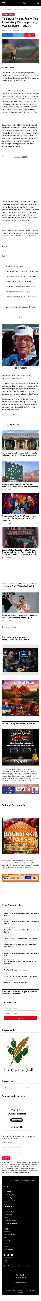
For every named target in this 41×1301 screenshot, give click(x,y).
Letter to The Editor (10, 1201)
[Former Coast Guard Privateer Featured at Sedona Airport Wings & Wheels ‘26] (20, 571)
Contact (6, 1246)
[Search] (38, 3)
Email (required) (7, 1143)
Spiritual (6, 1217)
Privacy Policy (21, 1290)
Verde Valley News (10, 1195)
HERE (12, 867)
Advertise (7, 1240)
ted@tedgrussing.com (14, 378)
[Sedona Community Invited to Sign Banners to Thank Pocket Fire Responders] (20, 471)
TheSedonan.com (20, 1277)
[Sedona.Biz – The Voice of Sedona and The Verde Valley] (20, 3)
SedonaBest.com (20, 1282)
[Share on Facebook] (7, 35)
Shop (5, 1237)
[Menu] (3, 3)
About (6, 1243)
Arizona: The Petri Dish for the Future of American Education (20, 946)
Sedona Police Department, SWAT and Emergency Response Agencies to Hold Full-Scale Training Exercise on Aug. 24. (19, 552)
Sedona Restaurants (10, 1224)
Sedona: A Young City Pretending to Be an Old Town (20, 938)
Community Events (10, 1220)
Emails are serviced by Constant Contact (17, 1172)
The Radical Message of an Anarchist (16, 970)
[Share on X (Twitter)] (18, 35)
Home (3, 9)
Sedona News (8, 1192)
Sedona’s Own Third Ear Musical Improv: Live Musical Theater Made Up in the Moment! (19, 518)
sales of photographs (18, 383)
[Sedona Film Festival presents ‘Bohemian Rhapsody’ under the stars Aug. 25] (20, 602)
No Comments (18, 30)
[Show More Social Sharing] (37, 35)
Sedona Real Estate (10, 1234)
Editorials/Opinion (9, 1198)
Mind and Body (8, 1214)
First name (5, 1150)
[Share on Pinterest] (29, 35)
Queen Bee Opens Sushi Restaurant (15, 983)
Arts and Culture (8, 14)
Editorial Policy (8, 1249)
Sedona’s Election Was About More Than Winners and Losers (21, 914)
